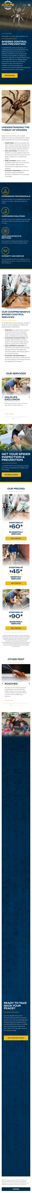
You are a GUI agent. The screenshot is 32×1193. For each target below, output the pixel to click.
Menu (25, 4)
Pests (6, 33)
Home (3, 33)
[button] (3, 397)
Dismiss (16, 1189)
